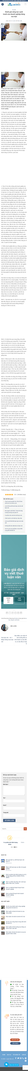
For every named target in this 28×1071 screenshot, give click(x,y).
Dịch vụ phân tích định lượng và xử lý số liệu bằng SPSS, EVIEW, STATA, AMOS (16, 876)
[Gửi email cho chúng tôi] (20, 1058)
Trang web (5, 812)
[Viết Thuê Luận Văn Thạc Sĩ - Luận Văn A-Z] (14, 4)
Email (5, 805)
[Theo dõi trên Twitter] (18, 1058)
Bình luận (5, 784)
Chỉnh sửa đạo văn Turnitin (14, 842)
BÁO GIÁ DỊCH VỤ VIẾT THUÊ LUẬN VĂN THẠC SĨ (14, 0)
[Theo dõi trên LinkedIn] (25, 1061)
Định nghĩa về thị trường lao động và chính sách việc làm (16, 927)
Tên (4, 798)
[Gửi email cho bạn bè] (15, 613)
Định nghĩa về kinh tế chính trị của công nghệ (15, 912)
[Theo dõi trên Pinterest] (25, 1058)
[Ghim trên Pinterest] (18, 613)
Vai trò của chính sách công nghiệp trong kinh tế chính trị (15, 907)
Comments (9, 863)
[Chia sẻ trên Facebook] (9, 613)
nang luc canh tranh (15, 620)
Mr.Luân (20, 20)
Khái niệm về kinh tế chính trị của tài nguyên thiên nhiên (16, 932)
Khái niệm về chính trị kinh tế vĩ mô (15, 916)
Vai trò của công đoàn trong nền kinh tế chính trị (16, 922)
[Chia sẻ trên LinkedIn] (21, 613)
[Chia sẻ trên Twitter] (12, 613)
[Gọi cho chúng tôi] (23, 1058)
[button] (2, 4)
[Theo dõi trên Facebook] (16, 1058)
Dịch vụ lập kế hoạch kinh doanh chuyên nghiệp (15, 894)
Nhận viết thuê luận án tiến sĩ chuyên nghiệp (16, 867)
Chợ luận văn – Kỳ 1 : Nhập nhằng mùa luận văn (7, 639)
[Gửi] (25, 828)
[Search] (25, 4)
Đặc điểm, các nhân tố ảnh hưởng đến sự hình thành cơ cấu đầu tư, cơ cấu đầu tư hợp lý (20, 639)
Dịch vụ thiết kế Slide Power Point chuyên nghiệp (15, 888)
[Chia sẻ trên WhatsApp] (7, 613)
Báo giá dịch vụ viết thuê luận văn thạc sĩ (15, 860)
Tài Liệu (14, 9)
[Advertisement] (14, 57)
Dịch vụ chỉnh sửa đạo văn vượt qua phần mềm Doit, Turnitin (16, 882)
